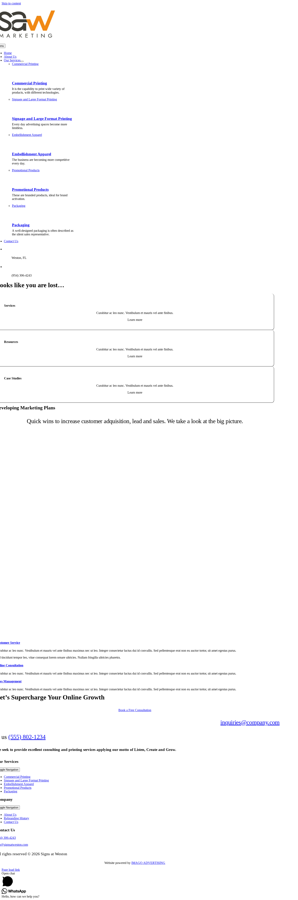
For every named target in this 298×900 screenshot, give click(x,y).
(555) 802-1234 (27, 736)
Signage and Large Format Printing (42, 118)
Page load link (11, 869)
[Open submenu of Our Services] (22, 61)
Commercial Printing (29, 83)
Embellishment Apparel (31, 154)
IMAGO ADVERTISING (148, 863)
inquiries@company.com (250, 722)
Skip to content (11, 3)
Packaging (21, 225)
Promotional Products (30, 189)
